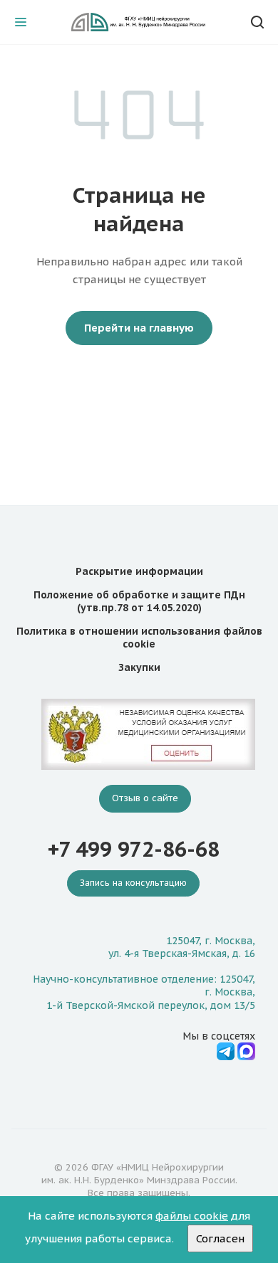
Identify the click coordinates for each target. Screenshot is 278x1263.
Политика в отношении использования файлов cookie (139, 637)
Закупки (139, 667)
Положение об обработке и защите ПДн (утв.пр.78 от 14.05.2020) (139, 601)
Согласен (220, 1238)
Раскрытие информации (139, 571)
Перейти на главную (139, 327)
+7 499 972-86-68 (134, 849)
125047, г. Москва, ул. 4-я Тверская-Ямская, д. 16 (181, 947)
